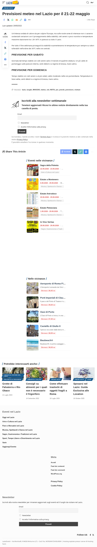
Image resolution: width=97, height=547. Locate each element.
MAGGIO (36, 90)
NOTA (52, 90)
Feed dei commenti (58, 470)
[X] (93, 534)
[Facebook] (90, 534)
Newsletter (24, 123)
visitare (77, 90)
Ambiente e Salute (34, 379)
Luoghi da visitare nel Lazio (12, 375)
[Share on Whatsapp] (12, 20)
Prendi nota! (8, 8)
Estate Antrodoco (48, 194)
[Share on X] (8, 20)
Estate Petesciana (48, 208)
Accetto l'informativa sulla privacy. (33, 127)
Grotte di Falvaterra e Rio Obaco (11, 387)
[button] (4, 2)
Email (20, 114)
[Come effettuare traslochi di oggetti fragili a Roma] (60, 373)
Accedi (53, 462)
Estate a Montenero (49, 179)
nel (48, 90)
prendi (61, 90)
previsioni (69, 90)
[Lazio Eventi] (12, 2)
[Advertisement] (48, 256)
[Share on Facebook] (4, 20)
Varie (89, 379)
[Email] (16, 20)
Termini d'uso (45, 137)
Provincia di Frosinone (12, 379)
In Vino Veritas (47, 222)
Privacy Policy (22, 139)
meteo (43, 90)
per (57, 90)
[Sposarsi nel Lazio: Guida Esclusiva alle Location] (84, 373)
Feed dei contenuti (57, 466)
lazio (24, 90)
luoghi (29, 90)
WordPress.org (56, 474)
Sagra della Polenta (49, 165)
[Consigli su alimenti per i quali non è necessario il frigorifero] (36, 373)
